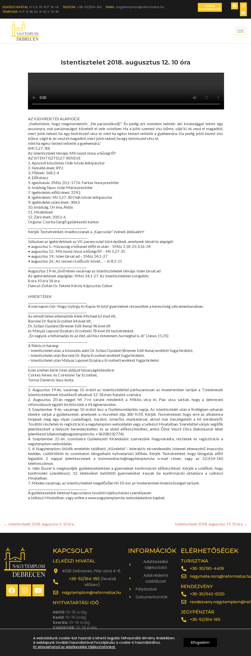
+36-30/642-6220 (207, 594)
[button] (210, 7)
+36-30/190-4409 (207, 568)
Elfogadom (200, 642)
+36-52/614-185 (205, 619)
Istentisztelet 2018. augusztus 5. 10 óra (39, 524)
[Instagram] (243, 5)
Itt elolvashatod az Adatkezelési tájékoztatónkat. (74, 646)
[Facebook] (234, 5)
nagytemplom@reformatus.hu (91, 592)
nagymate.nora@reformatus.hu (220, 576)
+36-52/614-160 (84, 579)
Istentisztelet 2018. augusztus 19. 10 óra (211, 524)
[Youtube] (243, 12)
